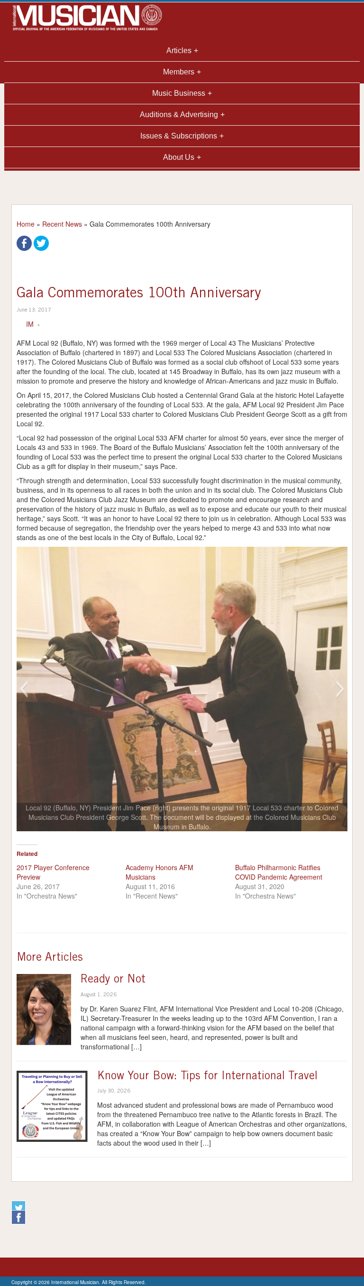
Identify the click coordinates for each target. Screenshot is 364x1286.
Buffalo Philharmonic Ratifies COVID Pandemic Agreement (278, 872)
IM (30, 324)
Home (26, 224)
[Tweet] (41, 242)
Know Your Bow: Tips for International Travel (207, 1077)
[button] (23, 689)
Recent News (62, 224)
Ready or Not (113, 980)
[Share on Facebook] (24, 242)
